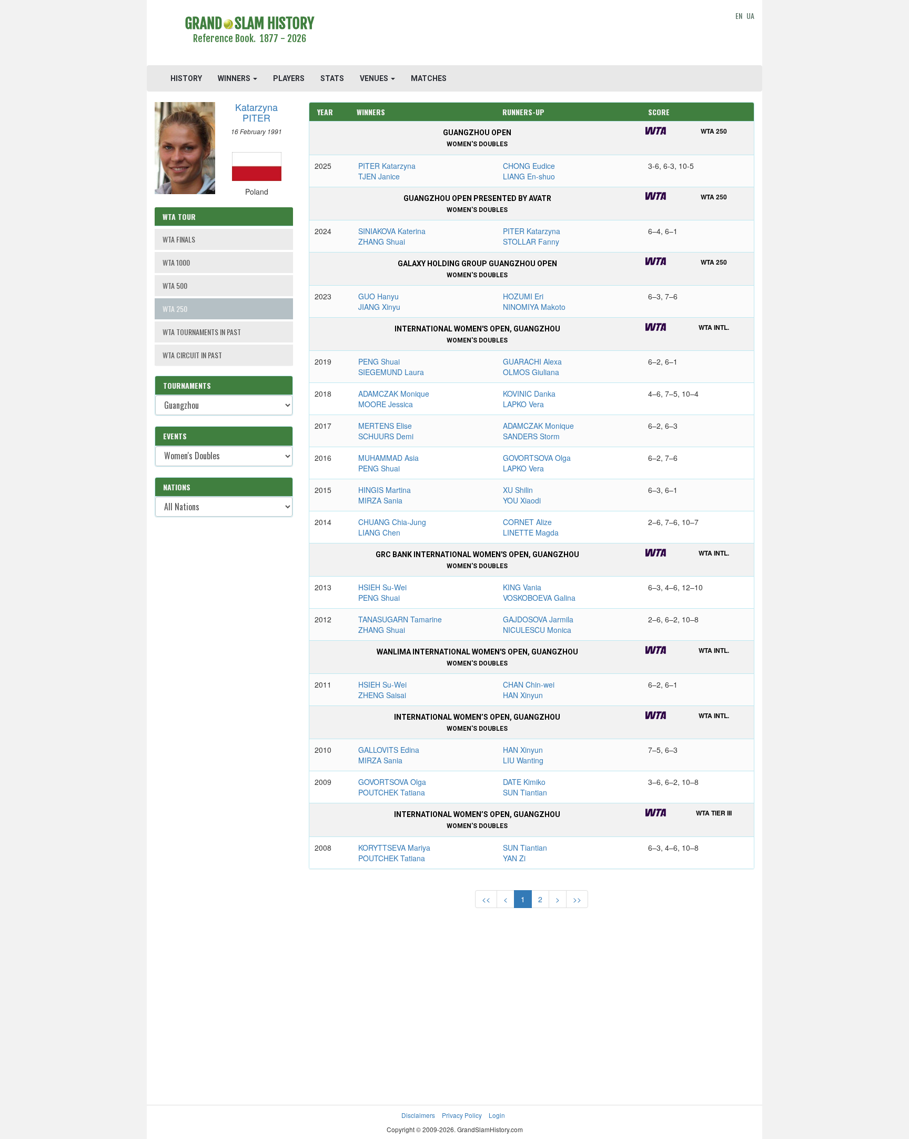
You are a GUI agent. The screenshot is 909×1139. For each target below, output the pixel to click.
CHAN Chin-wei (528, 684)
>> (577, 899)
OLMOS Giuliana (531, 372)
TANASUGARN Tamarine (400, 619)
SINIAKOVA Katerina (392, 231)
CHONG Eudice (529, 165)
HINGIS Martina (384, 490)
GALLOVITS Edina (388, 749)
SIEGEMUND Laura (391, 372)
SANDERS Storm (531, 436)
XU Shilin (518, 490)
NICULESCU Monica (537, 629)
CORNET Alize (527, 522)
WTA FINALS (179, 239)
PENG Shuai (379, 361)
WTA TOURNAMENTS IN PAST (202, 331)
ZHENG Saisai (382, 695)
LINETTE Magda (531, 532)
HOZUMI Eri (523, 296)
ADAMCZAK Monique (393, 393)
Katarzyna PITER (256, 112)
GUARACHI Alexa (532, 361)
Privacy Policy (462, 1115)
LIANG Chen (379, 532)
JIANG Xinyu (379, 306)
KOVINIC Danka (529, 393)
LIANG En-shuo (529, 176)
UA (750, 15)
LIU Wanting (523, 760)
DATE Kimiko (524, 782)
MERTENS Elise (385, 425)
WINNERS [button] (235, 78)
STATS (332, 78)
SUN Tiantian (525, 792)
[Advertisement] (531, 34)
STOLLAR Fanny (531, 241)
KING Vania (522, 587)
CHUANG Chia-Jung (392, 522)
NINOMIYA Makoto (534, 306)
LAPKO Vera (523, 404)
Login (497, 1115)
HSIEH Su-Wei (382, 587)
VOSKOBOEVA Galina (539, 597)
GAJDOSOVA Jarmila (538, 619)
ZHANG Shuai (381, 241)
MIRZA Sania (380, 500)
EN (738, 15)
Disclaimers (418, 1115)
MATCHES (429, 78)
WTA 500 (175, 285)
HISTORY (186, 78)
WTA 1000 (176, 262)
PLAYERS (289, 78)
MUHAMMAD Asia (388, 457)
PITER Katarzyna (387, 165)
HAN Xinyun (523, 695)
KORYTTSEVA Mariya (394, 847)
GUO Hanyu (378, 296)
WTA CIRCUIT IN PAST (192, 354)
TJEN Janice (379, 176)
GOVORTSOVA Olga (537, 457)
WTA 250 (175, 308)
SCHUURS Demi (385, 436)
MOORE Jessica (385, 404)
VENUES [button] (375, 78)
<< (486, 899)
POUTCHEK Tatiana (391, 792)
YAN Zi (514, 858)
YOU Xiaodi (522, 500)
